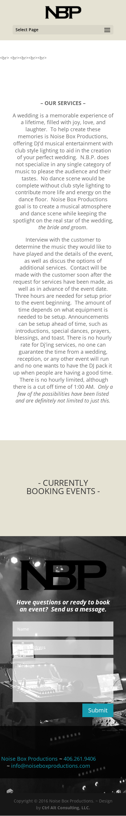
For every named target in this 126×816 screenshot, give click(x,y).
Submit (98, 710)
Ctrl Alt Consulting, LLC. (66, 807)
